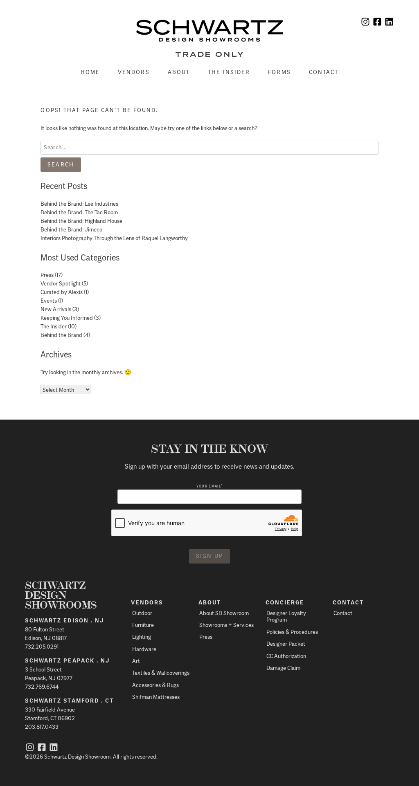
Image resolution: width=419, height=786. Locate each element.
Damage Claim (283, 667)
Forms (279, 72)
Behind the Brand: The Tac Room (79, 212)
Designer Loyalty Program (286, 616)
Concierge (285, 602)
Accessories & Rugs (155, 685)
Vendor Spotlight (61, 283)
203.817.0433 (42, 726)
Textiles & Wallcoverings (160, 672)
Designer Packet (285, 643)
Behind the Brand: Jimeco (71, 229)
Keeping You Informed (67, 317)
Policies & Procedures (292, 632)
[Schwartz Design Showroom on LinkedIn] (389, 22)
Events (49, 300)
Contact (324, 72)
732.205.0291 (42, 646)
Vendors (134, 72)
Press (47, 274)
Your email (209, 486)
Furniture (143, 625)
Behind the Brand (61, 335)
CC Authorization (286, 656)
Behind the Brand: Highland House (81, 221)
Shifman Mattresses (156, 697)
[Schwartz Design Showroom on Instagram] (365, 22)
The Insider (229, 72)
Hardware (144, 649)
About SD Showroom (224, 613)
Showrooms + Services (226, 625)
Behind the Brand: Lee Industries (79, 203)
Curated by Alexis (62, 292)
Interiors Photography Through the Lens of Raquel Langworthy (114, 238)
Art (136, 661)
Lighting (141, 636)
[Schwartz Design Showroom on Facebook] (377, 22)
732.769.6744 (42, 686)
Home (90, 72)
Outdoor (142, 613)
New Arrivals (56, 309)
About (179, 72)
